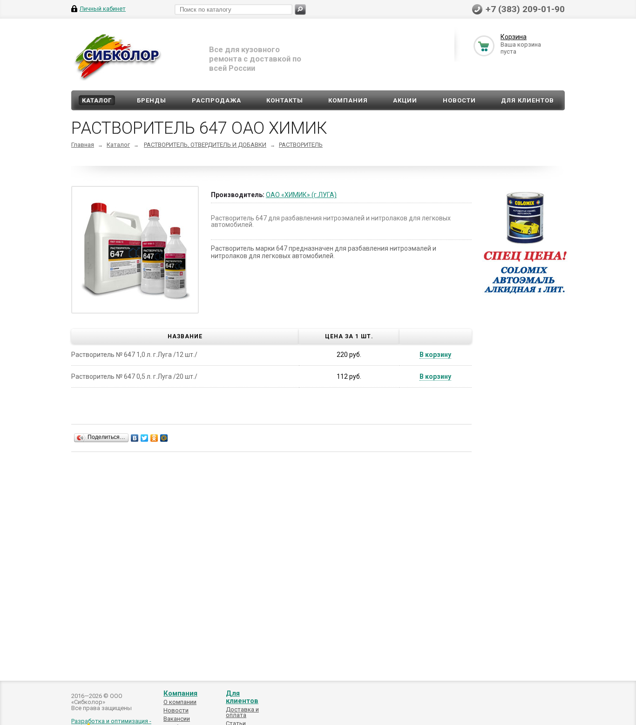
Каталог (97, 100)
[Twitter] (144, 438)
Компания (348, 100)
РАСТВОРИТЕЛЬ (301, 144)
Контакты (284, 100)
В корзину (435, 354)
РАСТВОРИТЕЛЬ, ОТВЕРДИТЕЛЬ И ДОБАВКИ (205, 144)
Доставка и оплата (242, 712)
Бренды (151, 100)
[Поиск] (300, 9)
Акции (405, 100)
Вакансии (176, 718)
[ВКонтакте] (135, 438)
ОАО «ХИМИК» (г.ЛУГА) (301, 194)
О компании (179, 701)
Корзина (514, 37)
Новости (459, 100)
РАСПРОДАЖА (216, 100)
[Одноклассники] (154, 438)
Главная (82, 144)
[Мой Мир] (164, 438)
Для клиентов (527, 100)
